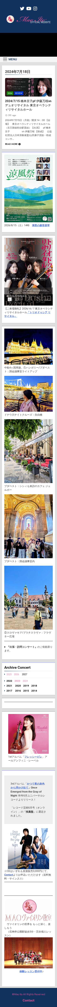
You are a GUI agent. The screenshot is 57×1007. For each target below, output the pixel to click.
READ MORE (11, 144)
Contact (8, 874)
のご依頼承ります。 (28, 648)
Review (18, 93)
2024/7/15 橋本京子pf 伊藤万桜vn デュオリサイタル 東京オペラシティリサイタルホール (28, 105)
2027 (24, 674)
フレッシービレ (33, 756)
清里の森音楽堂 (41, 225)
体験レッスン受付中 (30, 971)
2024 (10, 93)
